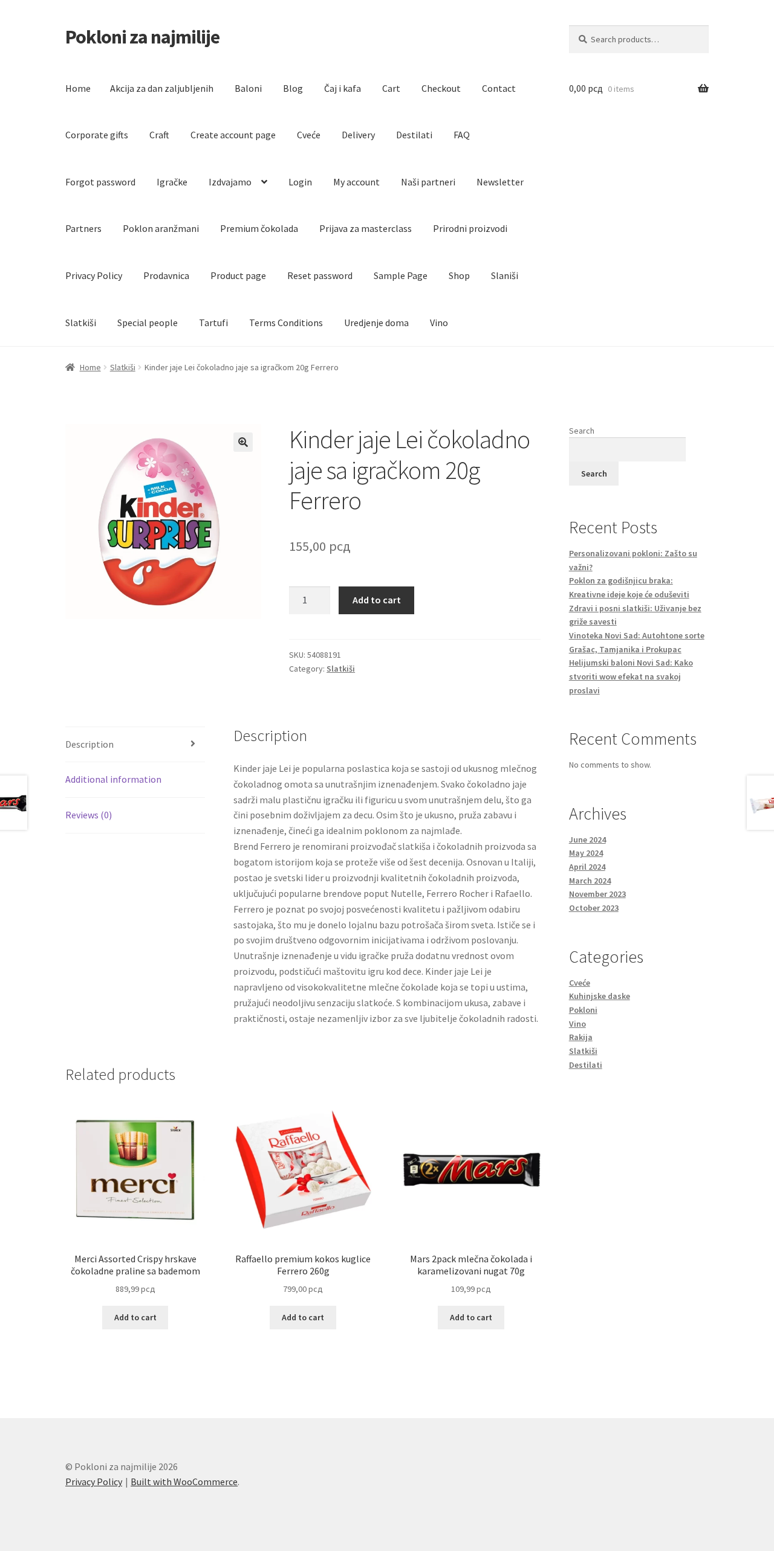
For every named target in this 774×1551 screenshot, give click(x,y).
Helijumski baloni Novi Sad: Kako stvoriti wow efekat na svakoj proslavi (631, 676)
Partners (83, 228)
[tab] (135, 745)
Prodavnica (166, 275)
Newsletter (500, 182)
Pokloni (583, 1009)
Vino (439, 322)
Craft (159, 135)
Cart (391, 88)
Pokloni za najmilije (142, 37)
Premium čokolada (259, 228)
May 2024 (586, 852)
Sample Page (401, 275)
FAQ (462, 135)
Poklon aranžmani (161, 228)
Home (78, 88)
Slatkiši (80, 322)
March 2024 (590, 880)
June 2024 (587, 839)
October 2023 (594, 907)
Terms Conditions (286, 322)
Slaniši (504, 275)
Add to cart (377, 600)
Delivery (358, 135)
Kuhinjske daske (599, 996)
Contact (499, 88)
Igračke (172, 182)
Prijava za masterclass (365, 228)
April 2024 (587, 866)
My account (356, 182)
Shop (459, 275)
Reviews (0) (88, 815)
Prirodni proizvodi (470, 228)
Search (581, 430)
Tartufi (213, 322)
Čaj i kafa (342, 88)
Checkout (441, 88)
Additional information (113, 779)
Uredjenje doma (376, 322)
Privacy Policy (93, 275)
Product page (238, 275)
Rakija (581, 1037)
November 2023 (597, 893)
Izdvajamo (230, 182)
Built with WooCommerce (184, 1482)
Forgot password (100, 182)
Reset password (320, 275)
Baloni (248, 88)
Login (300, 182)
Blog (293, 88)
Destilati (414, 135)
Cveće (308, 135)
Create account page (233, 135)
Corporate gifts (96, 135)
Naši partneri (428, 182)
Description (89, 744)
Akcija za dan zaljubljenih (161, 88)
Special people (147, 322)
